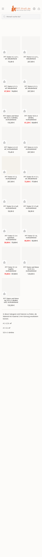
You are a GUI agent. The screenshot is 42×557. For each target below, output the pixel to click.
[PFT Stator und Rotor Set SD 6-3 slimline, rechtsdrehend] (11, 104)
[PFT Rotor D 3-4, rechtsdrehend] (31, 224)
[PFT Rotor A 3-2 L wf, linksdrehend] (31, 75)
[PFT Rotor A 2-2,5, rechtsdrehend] (31, 136)
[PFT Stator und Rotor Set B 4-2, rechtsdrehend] (31, 256)
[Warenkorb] (39, 9)
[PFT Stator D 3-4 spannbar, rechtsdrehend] (11, 224)
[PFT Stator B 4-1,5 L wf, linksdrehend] (31, 165)
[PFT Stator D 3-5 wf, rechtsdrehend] (31, 195)
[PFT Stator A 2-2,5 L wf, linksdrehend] (11, 45)
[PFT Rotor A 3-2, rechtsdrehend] (11, 165)
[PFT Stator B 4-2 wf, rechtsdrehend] (11, 195)
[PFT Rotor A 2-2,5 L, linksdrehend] (31, 45)
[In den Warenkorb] (4, 52)
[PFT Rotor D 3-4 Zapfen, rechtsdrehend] (11, 256)
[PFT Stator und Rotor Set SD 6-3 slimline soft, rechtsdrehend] (11, 287)
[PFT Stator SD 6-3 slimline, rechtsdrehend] (31, 104)
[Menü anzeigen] (3, 9)
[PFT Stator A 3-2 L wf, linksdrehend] (11, 75)
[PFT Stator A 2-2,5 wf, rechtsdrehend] (11, 136)
